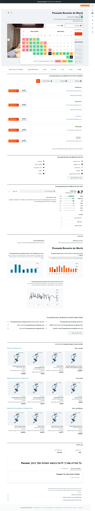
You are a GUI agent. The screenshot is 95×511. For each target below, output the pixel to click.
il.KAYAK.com (80, 507)
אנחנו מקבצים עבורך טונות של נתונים (72, 497)
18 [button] (64, 50)
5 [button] (60, 43)
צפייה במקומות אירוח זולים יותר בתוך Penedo (18, 378)
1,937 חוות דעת (71, 17)
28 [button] (53, 53)
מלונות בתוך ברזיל (58, 507)
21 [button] (53, 50)
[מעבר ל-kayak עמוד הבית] (85, 5)
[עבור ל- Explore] (92, 20)
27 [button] (57, 53)
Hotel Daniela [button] (60, 366)
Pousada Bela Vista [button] (39, 367)
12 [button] (60, 46)
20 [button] (57, 50)
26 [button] (60, 53)
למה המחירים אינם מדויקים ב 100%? (72, 500)
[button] (1, 1)
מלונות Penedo (37, 507)
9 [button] (71, 46)
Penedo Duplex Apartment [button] (19, 366)
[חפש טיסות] (92, 10)
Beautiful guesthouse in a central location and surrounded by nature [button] (73, 366)
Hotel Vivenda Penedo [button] (20, 426)
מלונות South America (67, 507)
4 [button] (64, 43)
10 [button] (67, 46)
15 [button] (50, 46)
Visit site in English (42, 1)
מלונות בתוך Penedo (74, 477)
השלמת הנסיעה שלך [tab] (75, 468)
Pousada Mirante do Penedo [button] (18, 397)
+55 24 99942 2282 (78, 21)
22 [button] (50, 50)
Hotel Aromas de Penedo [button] (57, 426)
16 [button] (71, 50)
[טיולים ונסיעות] (92, 27)
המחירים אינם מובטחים (52, 490)
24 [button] (67, 53)
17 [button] (67, 50)
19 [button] (60, 50)
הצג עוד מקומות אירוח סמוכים (14, 348)
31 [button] (67, 57)
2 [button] (71, 43)
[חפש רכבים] (92, 16)
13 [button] (57, 46)
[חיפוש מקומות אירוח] (92, 13)
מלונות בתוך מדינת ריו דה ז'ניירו (47, 507)
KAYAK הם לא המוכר (76, 494)
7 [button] (53, 43)
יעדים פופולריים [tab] (64, 468)
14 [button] (53, 46)
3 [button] (67, 43)
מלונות (74, 507)
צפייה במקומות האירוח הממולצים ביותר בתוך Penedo (19, 408)
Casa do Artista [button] (78, 397)
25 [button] (64, 53)
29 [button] (50, 53)
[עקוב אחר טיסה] (92, 23)
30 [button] (71, 57)
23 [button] (71, 53)
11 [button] (64, 46)
